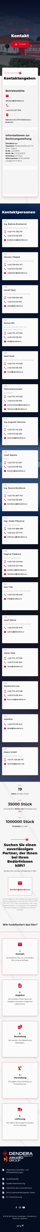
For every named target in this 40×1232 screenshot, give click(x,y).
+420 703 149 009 (15, 562)
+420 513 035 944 (14, 695)
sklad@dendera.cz (15, 728)
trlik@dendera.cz (14, 599)
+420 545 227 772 (14, 533)
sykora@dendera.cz (15, 632)
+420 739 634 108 (14, 298)
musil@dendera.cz (15, 372)
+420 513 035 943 (14, 724)
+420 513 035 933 (14, 368)
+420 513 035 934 (14, 662)
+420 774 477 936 (15, 691)
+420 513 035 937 (14, 269)
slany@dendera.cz (15, 306)
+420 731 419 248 (14, 430)
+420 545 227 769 (15, 566)
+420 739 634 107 (14, 265)
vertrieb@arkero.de (15, 764)
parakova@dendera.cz (16, 570)
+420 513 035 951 (14, 337)
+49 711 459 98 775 (15, 760)
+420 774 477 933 (14, 397)
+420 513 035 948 (14, 595)
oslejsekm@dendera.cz (17, 273)
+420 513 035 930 (14, 236)
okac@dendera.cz (15, 666)
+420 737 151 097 (14, 463)
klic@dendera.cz (14, 341)
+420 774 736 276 (14, 232)
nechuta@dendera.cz (16, 438)
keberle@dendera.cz (16, 471)
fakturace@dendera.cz (17, 409)
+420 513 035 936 (14, 500)
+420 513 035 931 (14, 302)
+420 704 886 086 (15, 529)
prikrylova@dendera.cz (17, 537)
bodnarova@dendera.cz (17, 240)
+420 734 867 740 (15, 496)
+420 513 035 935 (14, 434)
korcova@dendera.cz (16, 699)
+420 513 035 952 (14, 467)
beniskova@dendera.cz (17, 504)
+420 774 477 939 (15, 364)
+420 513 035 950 (14, 401)
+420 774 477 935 (14, 658)
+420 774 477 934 (15, 333)
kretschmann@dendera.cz (18, 405)
